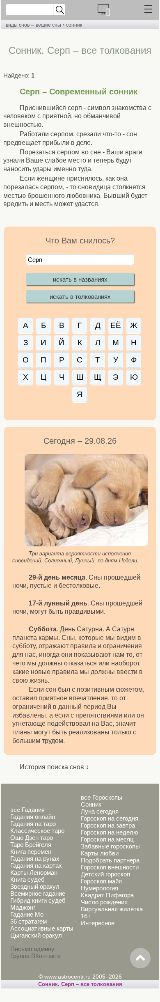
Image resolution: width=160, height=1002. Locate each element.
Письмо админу (32, 948)
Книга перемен (30, 851)
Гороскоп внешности (110, 867)
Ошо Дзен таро (31, 837)
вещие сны (48, 25)
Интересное (97, 922)
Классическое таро (37, 830)
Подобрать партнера (110, 860)
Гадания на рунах (34, 858)
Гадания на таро (33, 823)
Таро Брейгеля (30, 844)
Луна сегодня (100, 811)
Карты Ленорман (33, 872)
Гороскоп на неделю (109, 832)
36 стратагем (28, 921)
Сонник (91, 804)
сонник (74, 25)
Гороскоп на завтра (108, 825)
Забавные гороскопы (110, 846)
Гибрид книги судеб (38, 900)
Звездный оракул (34, 886)
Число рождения (104, 902)
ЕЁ (115, 325)
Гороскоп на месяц (107, 839)
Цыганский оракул (36, 935)
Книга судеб (27, 879)
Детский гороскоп (105, 874)
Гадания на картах (36, 865)
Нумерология (99, 888)
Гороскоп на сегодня (109, 818)
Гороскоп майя (101, 881)
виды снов (18, 25)
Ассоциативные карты (41, 928)
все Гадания (27, 809)
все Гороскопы (101, 797)
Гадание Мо (26, 914)
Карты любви (100, 853)
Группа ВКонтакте (35, 955)
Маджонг (22, 907)
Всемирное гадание (37, 893)
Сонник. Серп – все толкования (80, 984)
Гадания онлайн (32, 816)
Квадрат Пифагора (107, 895)
